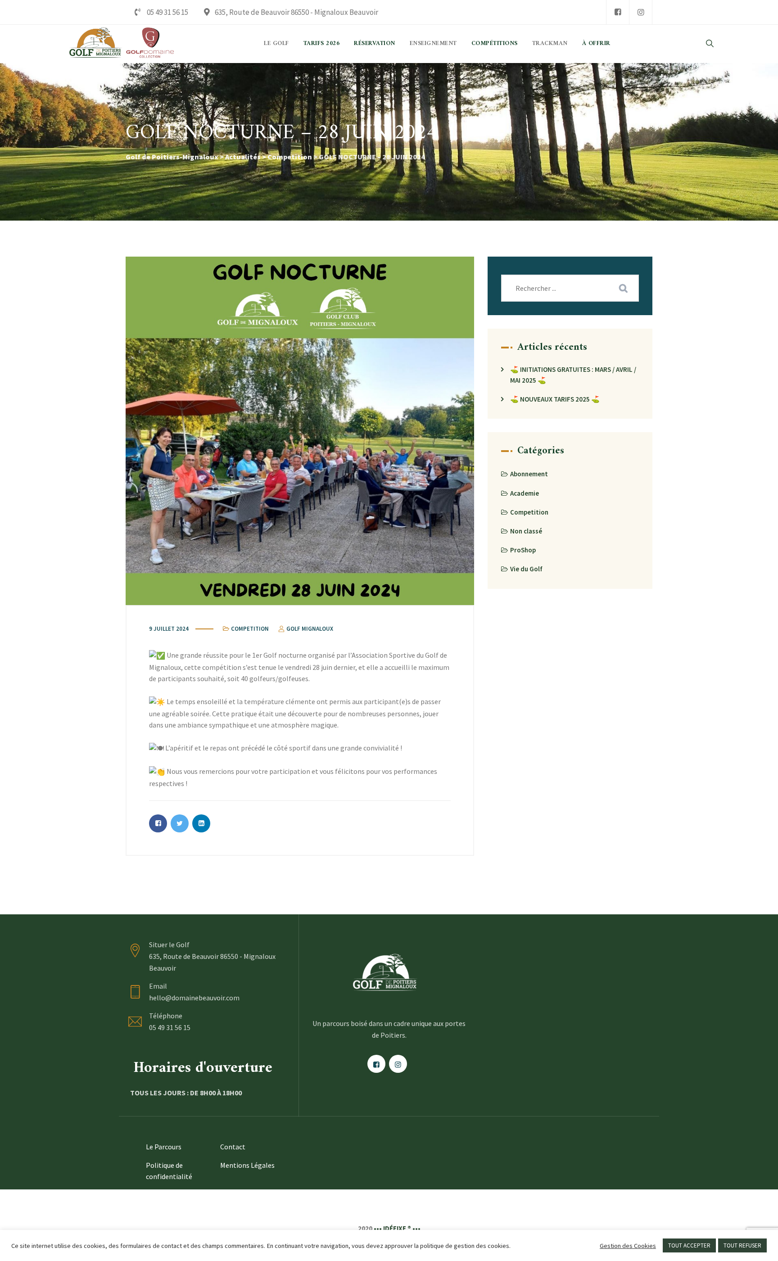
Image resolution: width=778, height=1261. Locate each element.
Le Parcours (163, 1146)
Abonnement (529, 474)
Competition (250, 629)
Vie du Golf (526, 569)
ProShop (523, 550)
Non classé (526, 531)
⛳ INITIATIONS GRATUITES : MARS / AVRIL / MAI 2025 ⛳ (573, 374)
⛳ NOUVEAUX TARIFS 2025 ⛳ (555, 399)
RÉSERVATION (374, 43)
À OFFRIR (596, 43)
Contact (232, 1146)
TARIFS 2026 (321, 43)
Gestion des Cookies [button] (628, 1246)
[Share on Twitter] (180, 823)
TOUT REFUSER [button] (742, 1245)
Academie (524, 493)
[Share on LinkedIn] (201, 823)
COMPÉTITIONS (494, 43)
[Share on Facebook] (158, 823)
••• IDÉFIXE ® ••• (397, 1228)
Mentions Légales (247, 1165)
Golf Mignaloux (309, 629)
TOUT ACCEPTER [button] (689, 1245)
